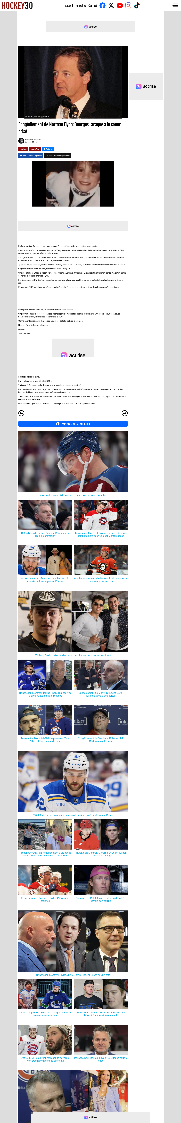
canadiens (23, 149)
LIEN (70, 268)
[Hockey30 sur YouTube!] (119, 5)
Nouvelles (80, 5)
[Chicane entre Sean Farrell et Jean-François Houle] (21, 413)
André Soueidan (34, 139)
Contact (92, 5)
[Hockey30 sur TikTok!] (137, 5)
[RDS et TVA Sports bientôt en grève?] (125, 413)
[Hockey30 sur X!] (111, 5)
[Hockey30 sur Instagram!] (128, 5)
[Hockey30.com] (17, 5)
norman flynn (35, 149)
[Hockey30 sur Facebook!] (102, 5)
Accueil (69, 5)
